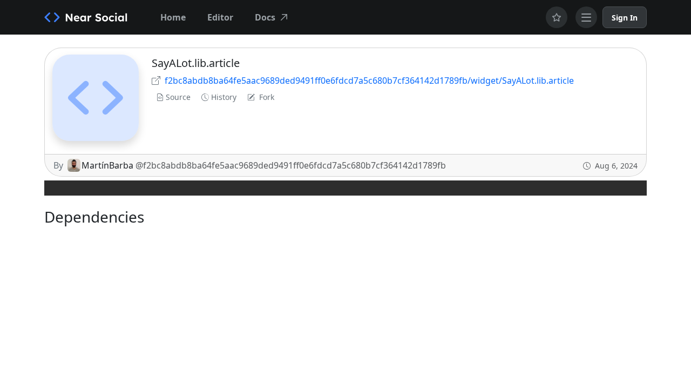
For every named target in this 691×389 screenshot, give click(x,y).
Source (178, 97)
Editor (220, 17)
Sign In (625, 17)
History (223, 97)
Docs (265, 17)
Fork (266, 97)
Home (173, 17)
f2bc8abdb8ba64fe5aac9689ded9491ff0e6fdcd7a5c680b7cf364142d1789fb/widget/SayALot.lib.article (369, 80)
